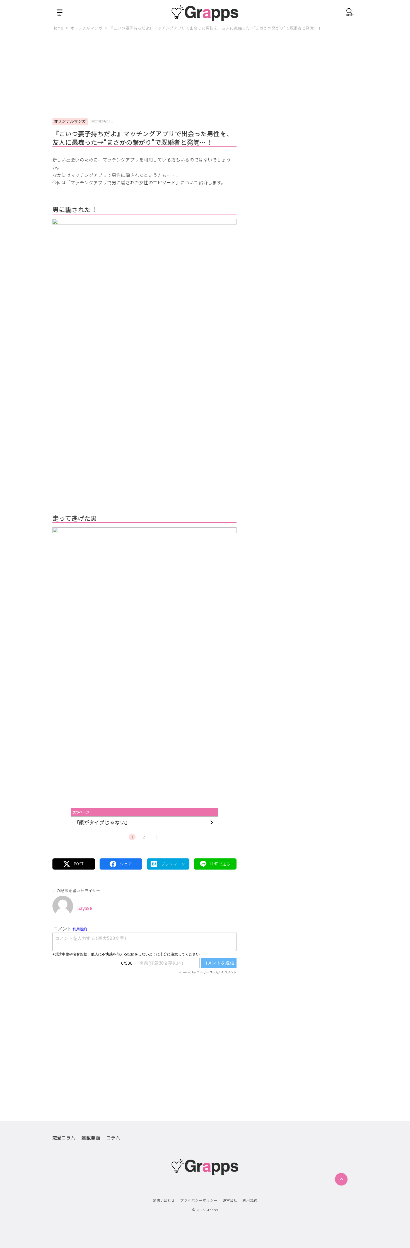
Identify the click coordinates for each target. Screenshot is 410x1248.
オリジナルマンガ (86, 28)
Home (58, 28)
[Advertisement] (205, 77)
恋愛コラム (63, 1137)
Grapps (212, 1209)
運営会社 (230, 1200)
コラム (113, 1137)
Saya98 (85, 908)
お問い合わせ (164, 1200)
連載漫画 (90, 1137)
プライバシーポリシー (199, 1200)
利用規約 (249, 1200)
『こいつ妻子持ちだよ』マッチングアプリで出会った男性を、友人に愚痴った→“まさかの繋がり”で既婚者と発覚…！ (215, 28)
